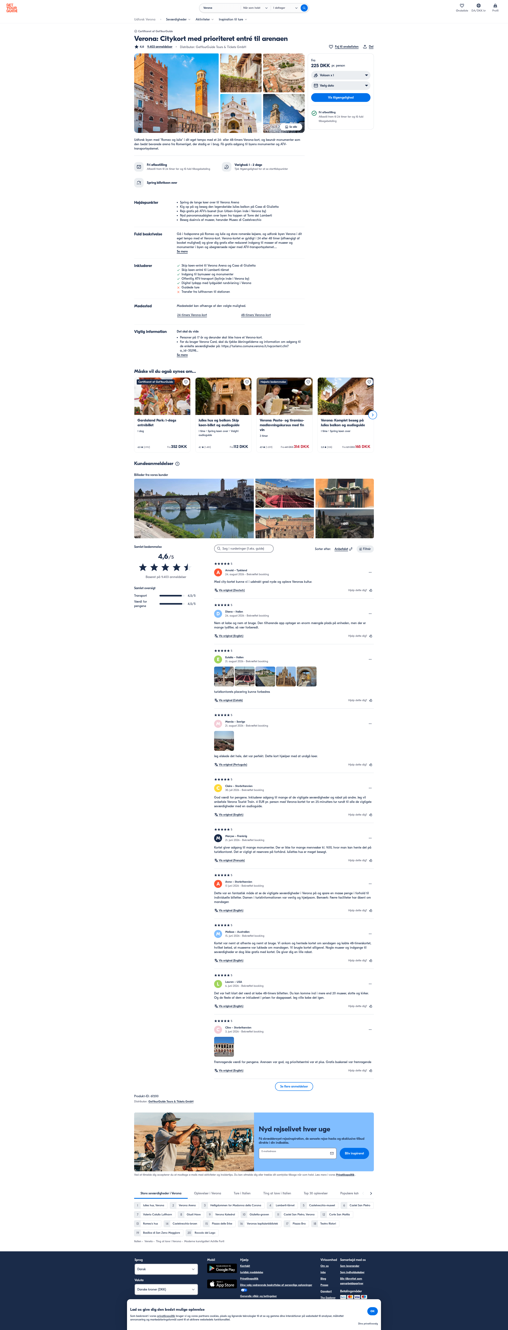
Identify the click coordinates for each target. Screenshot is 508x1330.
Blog (323, 1278)
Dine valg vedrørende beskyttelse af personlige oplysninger (276, 1285)
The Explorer (328, 1297)
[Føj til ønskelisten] (186, 382)
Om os (324, 1266)
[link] (162, 414)
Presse (324, 1285)
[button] (153, 46)
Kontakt (245, 1266)
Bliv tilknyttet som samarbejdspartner (351, 1281)
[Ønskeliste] (462, 5)
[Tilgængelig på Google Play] (222, 1269)
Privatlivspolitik (345, 1174)
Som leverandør (349, 1266)
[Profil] (495, 5)
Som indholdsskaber (352, 1272)
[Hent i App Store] (222, 1284)
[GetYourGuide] (11, 8)
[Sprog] (478, 5)
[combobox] (343, 549)
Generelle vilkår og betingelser (258, 1296)
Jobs (323, 1272)
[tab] (161, 1193)
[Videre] (372, 415)
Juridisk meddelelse (251, 1272)
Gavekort (326, 1291)
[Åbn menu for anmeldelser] (370, 572)
